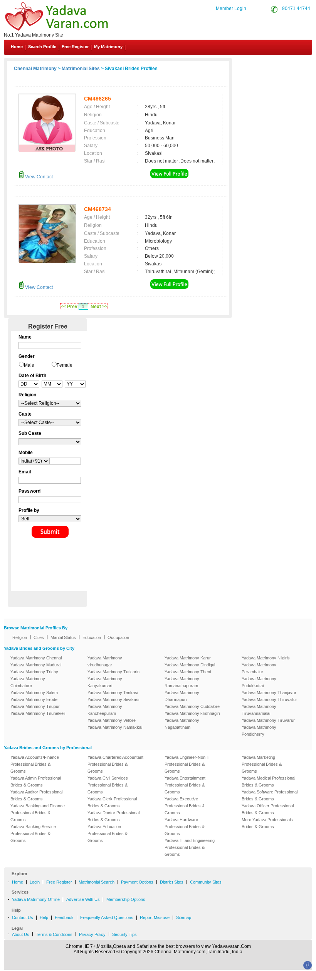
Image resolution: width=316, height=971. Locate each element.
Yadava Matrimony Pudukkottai (259, 682)
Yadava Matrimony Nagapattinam (182, 724)
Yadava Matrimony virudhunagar (104, 661)
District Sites (171, 882)
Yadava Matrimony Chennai (36, 658)
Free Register (75, 46)
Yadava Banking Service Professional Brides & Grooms (33, 833)
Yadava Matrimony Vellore (111, 720)
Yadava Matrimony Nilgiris (266, 658)
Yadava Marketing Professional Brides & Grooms (262, 764)
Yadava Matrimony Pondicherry (259, 730)
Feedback (64, 917)
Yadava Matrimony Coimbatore (27, 682)
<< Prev (69, 306)
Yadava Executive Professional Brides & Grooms (185, 806)
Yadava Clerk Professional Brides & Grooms (112, 802)
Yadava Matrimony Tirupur (35, 706)
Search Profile (42, 46)
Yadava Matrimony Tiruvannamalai (259, 710)
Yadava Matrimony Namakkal (114, 727)
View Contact (38, 176)
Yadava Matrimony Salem (34, 692)
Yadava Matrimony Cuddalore (192, 706)
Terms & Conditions (54, 934)
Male (29, 365)
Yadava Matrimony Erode (33, 699)
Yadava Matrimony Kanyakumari (104, 682)
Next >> (99, 306)
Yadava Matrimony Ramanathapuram (182, 682)
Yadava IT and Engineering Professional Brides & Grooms (190, 847)
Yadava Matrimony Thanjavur (269, 692)
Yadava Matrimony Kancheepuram (104, 710)
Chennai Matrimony (35, 68)
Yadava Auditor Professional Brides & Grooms (36, 795)
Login (35, 882)
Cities (39, 637)
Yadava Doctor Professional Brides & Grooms (113, 816)
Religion (19, 637)
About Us (20, 934)
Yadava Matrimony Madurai (35, 664)
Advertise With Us (83, 899)
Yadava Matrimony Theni (188, 671)
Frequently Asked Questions (106, 917)
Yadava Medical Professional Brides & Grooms (268, 781)
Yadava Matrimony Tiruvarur (268, 720)
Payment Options (137, 882)
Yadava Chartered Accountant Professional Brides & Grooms (115, 764)
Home (17, 46)
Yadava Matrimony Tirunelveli (37, 713)
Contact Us (283, 64)
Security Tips (124, 934)
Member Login (231, 8)
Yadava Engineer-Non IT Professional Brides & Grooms (187, 764)
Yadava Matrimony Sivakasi (113, 699)
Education (91, 637)
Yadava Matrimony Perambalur (259, 668)
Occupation (118, 637)
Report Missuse (155, 917)
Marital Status (63, 637)
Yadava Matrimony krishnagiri (192, 713)
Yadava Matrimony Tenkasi (112, 692)
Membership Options (125, 899)
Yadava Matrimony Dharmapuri (182, 696)
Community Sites (206, 882)
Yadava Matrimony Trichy (34, 671)
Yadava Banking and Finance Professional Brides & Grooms (37, 812)
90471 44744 (296, 8)
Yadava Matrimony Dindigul (190, 664)
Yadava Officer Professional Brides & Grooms (268, 809)
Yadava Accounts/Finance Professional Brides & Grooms (34, 764)
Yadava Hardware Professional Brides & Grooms (185, 826)
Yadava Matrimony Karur (188, 658)
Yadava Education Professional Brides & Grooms (107, 833)
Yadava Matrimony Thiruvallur (269, 699)
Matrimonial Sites (81, 68)
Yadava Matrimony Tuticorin (113, 671)
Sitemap (183, 917)
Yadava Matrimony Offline (36, 899)
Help (44, 917)
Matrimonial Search (96, 882)
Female (64, 365)
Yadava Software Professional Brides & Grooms (270, 795)
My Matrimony (108, 46)
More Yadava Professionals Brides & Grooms (267, 823)
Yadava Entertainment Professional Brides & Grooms (185, 785)
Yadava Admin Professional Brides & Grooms (35, 781)
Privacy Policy (92, 934)
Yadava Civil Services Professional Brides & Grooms (107, 785)
